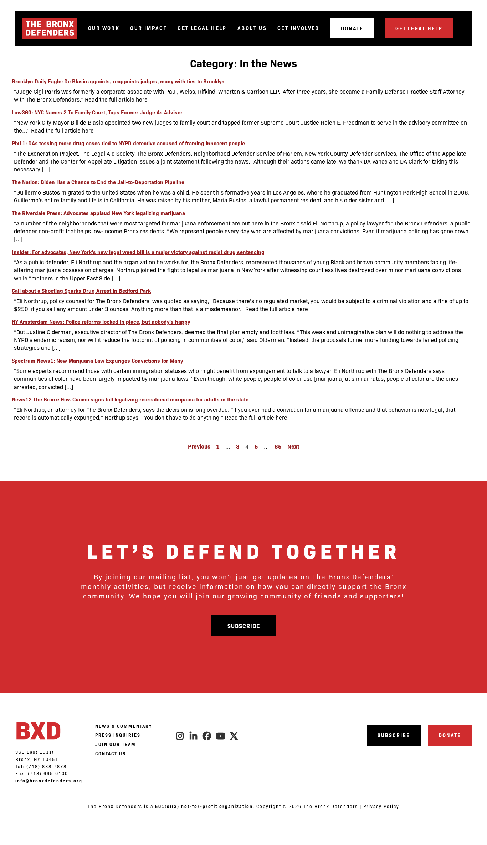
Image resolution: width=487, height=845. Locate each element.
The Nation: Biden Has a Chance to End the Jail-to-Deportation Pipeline (98, 182)
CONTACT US (110, 753)
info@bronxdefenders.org (48, 780)
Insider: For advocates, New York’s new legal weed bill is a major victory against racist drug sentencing (138, 251)
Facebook (207, 736)
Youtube (220, 736)
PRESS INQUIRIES (117, 735)
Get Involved (298, 28)
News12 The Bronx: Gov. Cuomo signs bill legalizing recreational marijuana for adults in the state (130, 399)
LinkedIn (193, 736)
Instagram (180, 736)
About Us (252, 28)
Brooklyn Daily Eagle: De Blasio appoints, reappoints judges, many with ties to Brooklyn (118, 81)
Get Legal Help (202, 28)
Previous (199, 446)
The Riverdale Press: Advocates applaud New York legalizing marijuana (98, 213)
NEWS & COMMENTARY (123, 726)
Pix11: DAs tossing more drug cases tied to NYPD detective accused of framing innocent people (128, 143)
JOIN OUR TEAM (115, 744)
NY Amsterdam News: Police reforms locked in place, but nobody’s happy (101, 321)
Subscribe (243, 625)
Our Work (103, 28)
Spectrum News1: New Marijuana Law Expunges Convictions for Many (97, 360)
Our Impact (148, 28)
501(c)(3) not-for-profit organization (204, 806)
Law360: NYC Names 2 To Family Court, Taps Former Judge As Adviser (97, 112)
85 (278, 446)
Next (293, 446)
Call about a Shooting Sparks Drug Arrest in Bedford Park (81, 290)
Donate (352, 28)
